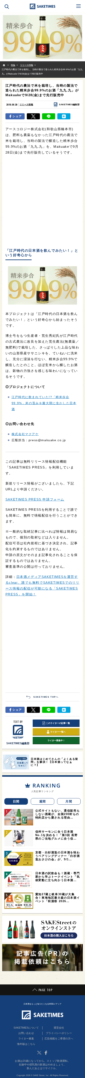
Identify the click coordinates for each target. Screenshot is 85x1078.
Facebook (46, 1052)
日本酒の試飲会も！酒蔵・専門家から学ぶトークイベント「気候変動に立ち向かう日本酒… (57, 877)
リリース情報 (26, 104)
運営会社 (59, 1027)
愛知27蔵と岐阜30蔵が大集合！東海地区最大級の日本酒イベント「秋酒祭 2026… (57, 898)
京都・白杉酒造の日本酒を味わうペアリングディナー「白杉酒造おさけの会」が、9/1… (57, 856)
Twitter (39, 1052)
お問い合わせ (26, 1033)
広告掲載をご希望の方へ (58, 1038)
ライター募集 (26, 1038)
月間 (68, 801)
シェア (17, 116)
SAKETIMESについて (26, 1027)
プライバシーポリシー (59, 1033)
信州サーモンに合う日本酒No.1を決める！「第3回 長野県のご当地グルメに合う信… (56, 835)
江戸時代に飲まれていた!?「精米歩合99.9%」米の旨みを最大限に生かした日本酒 (44, 403)
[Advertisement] (42, 202)
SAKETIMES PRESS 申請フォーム (34, 499)
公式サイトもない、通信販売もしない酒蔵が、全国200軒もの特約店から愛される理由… (57, 814)
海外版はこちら (26, 1044)
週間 (42, 801)
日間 (16, 801)
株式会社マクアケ (25, 434)
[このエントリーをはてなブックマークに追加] (63, 116)
